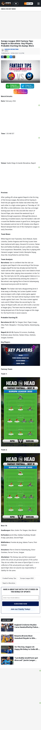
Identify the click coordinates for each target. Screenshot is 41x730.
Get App (29, 3)
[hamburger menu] (38, 3)
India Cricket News (8, 9)
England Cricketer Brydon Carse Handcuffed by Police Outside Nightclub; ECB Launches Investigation (26, 626)
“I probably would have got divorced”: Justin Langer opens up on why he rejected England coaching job (26, 659)
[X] (5, 57)
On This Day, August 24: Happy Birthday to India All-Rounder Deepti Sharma (26, 648)
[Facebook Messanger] (11, 57)
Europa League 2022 (27, 578)
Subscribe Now (20, 604)
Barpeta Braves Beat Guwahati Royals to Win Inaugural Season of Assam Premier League (26, 637)
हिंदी (16, 3)
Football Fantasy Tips (9, 578)
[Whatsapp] (8, 57)
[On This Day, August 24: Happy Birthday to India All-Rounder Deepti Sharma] (7, 650)
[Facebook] (2, 57)
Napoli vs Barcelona (9, 583)
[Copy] (14, 57)
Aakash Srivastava (11, 49)
